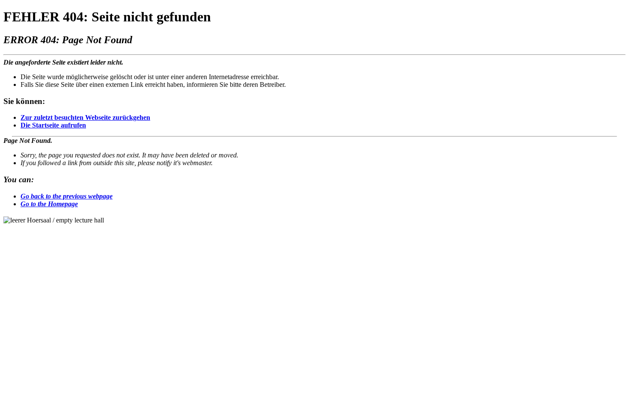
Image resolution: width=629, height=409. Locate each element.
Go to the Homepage (49, 203)
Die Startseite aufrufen (53, 125)
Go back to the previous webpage (67, 196)
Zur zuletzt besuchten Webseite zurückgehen (85, 117)
